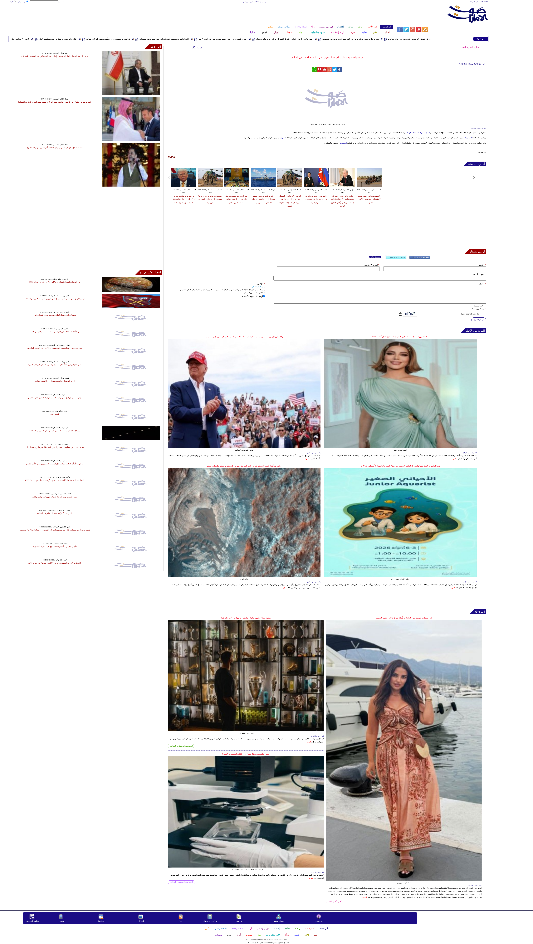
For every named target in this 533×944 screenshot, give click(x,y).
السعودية (410, 132)
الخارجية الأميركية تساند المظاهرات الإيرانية (54, 513)
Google (11, 2)
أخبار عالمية (467, 47)
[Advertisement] (200, 12)
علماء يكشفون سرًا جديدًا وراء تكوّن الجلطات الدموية (246, 754)
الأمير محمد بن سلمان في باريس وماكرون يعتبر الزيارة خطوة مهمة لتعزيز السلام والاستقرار (54, 102)
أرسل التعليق (479, 320)
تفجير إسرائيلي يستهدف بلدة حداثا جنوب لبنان (83, 39)
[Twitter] (396, 258)
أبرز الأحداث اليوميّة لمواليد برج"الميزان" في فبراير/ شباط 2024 (55, 431)
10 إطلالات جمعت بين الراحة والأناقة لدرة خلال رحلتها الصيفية (403, 618)
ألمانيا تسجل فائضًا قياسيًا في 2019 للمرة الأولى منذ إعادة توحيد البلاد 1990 (55, 480)
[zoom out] (201, 47)
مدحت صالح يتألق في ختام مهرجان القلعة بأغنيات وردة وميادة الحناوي (55, 148)
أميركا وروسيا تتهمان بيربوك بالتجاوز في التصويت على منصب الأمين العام (236, 199)
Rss (181, 921)
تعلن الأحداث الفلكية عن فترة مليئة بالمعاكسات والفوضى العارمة (54, 332)
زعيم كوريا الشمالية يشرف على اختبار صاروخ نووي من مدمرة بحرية (316, 199)
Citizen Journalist (210, 921)
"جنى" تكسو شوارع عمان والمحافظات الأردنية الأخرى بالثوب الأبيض (54, 398)
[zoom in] (193, 47)
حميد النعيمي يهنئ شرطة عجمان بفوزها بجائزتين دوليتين (54, 497)
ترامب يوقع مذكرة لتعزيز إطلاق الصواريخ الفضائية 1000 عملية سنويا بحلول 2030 (184, 199)
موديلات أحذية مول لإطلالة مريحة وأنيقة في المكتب (55, 315)
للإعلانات (141, 921)
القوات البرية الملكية (422, 132)
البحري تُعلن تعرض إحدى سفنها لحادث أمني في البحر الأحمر (350, 39)
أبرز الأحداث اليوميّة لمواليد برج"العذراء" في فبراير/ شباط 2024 (54, 282)
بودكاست (319, 921)
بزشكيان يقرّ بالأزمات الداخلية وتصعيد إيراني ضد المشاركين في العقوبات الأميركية (54, 56)
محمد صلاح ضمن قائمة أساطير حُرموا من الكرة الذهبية (246, 618)
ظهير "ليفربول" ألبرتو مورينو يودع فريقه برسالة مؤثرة (55, 546)
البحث (61, 2)
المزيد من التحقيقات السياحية (181, 746)
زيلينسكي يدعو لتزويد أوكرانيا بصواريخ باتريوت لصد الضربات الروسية (210, 199)
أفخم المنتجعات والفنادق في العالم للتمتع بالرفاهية (55, 381)
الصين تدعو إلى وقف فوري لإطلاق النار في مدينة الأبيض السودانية (369, 199)
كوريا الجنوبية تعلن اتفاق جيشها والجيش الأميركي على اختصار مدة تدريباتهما (263, 199)
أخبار (477, 47)
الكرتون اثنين (55, 414)
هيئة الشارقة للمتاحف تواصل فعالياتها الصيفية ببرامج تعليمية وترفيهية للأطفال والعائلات (400, 466)
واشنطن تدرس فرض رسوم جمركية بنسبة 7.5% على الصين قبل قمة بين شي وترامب (244, 336)
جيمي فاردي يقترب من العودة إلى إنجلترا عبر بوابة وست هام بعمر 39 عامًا (55, 299)
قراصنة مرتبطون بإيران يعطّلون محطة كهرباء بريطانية (236, 39)
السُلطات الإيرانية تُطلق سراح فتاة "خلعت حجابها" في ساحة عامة (54, 563)
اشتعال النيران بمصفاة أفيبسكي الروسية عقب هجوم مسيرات (291, 39)
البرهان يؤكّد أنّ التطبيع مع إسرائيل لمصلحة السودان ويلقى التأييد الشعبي (55, 464)
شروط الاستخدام (258, 287)
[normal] (197, 47)
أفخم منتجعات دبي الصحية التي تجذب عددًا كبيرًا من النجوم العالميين (54, 348)
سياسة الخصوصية (32, 921)
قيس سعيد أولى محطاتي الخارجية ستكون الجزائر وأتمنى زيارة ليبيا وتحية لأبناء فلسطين (54, 530)
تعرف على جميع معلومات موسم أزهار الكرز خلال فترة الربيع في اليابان (55, 447)
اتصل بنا (101, 921)
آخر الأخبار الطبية (334, 901)
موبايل (61, 921)
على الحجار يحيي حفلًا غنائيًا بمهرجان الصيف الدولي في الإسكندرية (54, 365)
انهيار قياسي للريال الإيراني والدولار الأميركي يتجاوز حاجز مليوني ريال (412, 39)
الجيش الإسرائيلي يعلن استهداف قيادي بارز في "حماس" (134, 39)
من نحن (239, 921)
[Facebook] (419, 258)
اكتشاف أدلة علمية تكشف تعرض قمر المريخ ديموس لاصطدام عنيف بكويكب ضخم (244, 466)
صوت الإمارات (21, 2)
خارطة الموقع (279, 921)
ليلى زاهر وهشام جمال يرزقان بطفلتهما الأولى (184, 39)
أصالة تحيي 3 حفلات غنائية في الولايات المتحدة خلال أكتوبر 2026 (400, 336)
